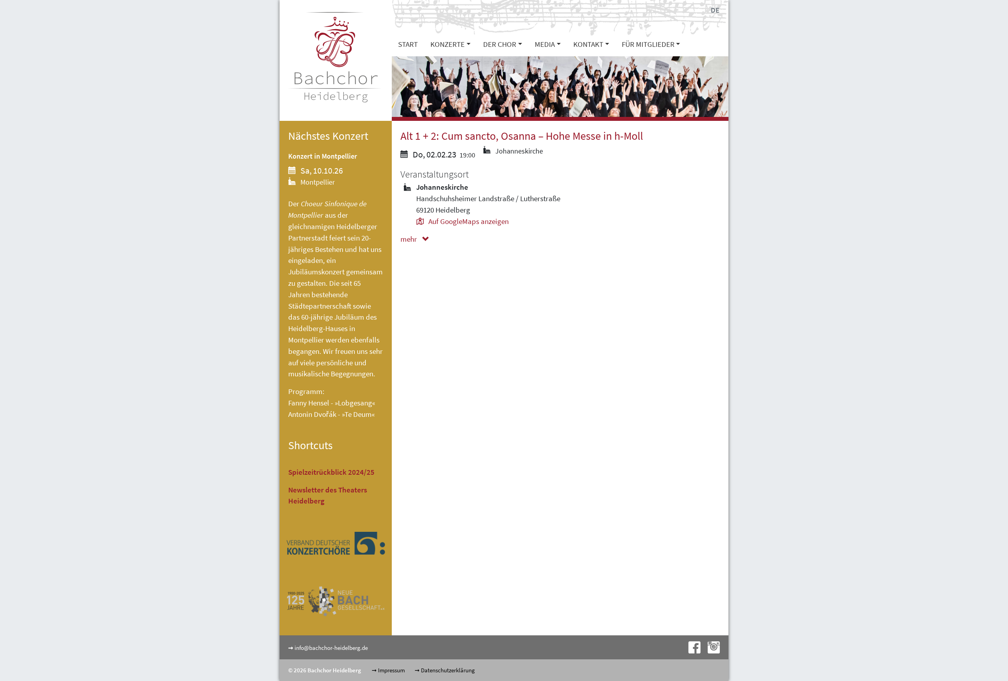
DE (715, 10)
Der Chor (499, 44)
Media (545, 44)
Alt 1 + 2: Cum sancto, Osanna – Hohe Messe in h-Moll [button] (521, 136)
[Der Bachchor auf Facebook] (692, 646)
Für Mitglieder (648, 44)
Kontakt (588, 44)
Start (408, 44)
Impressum (391, 670)
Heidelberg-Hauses (318, 328)
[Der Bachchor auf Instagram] (711, 646)
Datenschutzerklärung (448, 670)
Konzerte (447, 44)
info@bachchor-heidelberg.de (331, 647)
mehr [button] (409, 239)
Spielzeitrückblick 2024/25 (331, 472)
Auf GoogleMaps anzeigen (468, 221)
